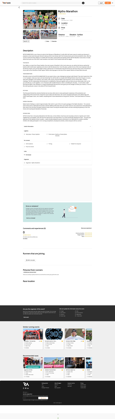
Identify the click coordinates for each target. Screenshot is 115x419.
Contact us (70, 384)
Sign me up (43, 398)
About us (56, 384)
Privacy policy (83, 386)
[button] (57, 126)
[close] (58, 414)
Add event (70, 386)
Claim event (26, 317)
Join (108, 3)
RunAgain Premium (45, 387)
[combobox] (52, 3)
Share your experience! (86, 228)
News (56, 386)
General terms (83, 384)
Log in (101, 3)
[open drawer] (112, 3)
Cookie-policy (83, 387)
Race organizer (58, 387)
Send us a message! (30, 218)
